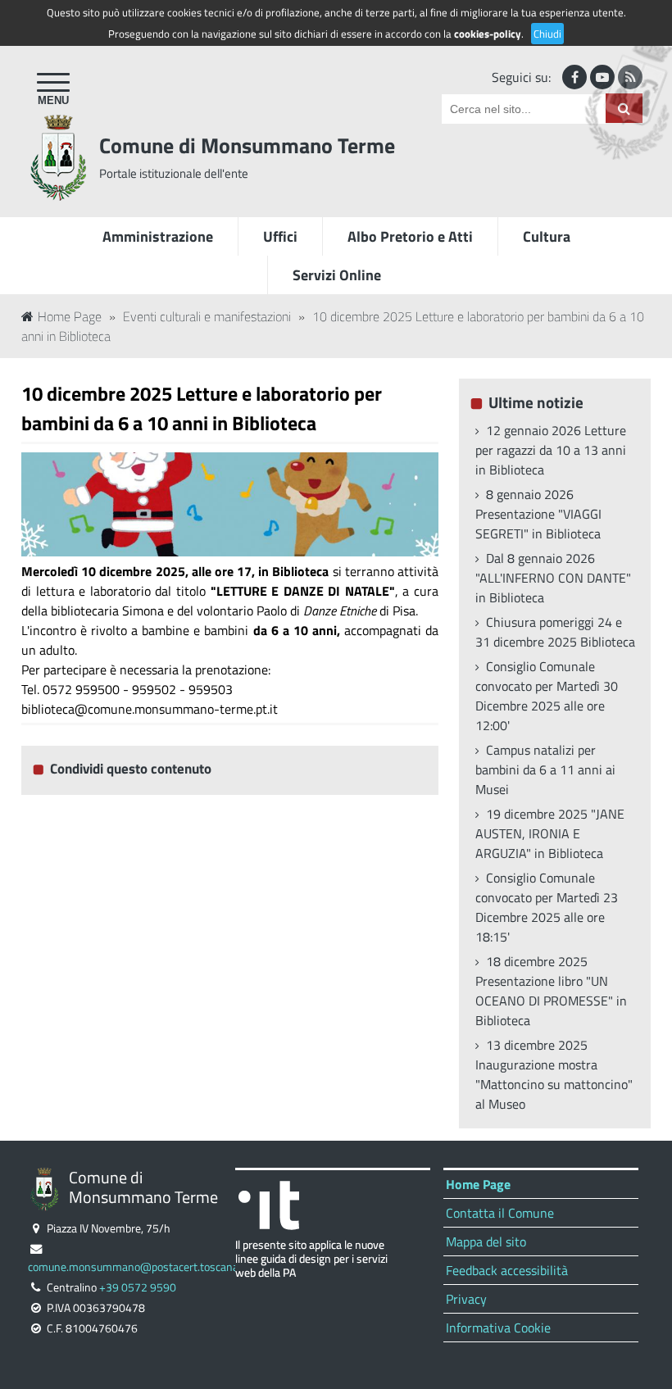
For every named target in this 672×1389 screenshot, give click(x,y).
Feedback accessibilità (507, 1270)
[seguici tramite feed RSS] (630, 77)
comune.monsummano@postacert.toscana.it (137, 1267)
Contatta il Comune (500, 1213)
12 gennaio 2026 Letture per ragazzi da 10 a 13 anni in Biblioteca (550, 449)
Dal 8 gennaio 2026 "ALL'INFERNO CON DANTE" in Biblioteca (553, 577)
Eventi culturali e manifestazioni (207, 316)
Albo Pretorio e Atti (410, 236)
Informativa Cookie (498, 1327)
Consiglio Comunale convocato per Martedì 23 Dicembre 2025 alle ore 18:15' (546, 907)
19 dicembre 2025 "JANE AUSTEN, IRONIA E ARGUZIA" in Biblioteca (549, 833)
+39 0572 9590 (137, 1287)
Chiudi (547, 33)
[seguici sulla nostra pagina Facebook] (574, 77)
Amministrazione (157, 236)
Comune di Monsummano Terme (247, 145)
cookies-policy (487, 33)
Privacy (466, 1299)
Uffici (280, 236)
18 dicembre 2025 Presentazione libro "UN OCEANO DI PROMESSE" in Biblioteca (551, 990)
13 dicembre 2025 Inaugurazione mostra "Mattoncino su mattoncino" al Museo (554, 1074)
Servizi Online (337, 275)
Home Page (70, 316)
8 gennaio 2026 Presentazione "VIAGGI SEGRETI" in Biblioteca (538, 513)
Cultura (546, 236)
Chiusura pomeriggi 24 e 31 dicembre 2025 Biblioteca (555, 631)
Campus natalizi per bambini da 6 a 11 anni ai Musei (545, 769)
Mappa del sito (486, 1241)
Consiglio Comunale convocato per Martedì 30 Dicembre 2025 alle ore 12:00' (546, 695)
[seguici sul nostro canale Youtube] (602, 77)
